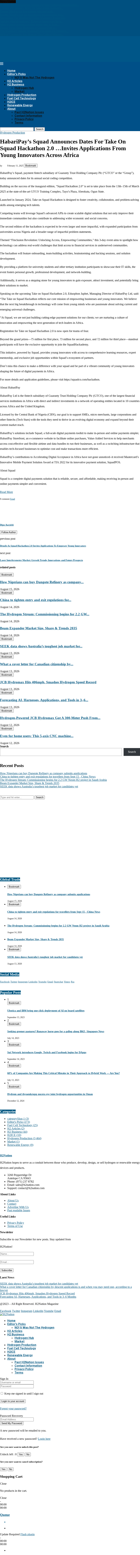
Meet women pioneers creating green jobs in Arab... (29, 24)
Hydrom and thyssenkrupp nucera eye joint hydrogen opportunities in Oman (50, 1094)
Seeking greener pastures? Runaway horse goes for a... (31, 21)
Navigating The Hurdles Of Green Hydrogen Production (32, 18)
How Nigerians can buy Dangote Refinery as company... (42, 582)
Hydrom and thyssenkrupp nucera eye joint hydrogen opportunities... (39, 4)
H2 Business (15, 84)
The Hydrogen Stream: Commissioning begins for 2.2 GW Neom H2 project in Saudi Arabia (53, 779)
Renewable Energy (20, 105)
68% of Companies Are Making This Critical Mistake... (32, 34)
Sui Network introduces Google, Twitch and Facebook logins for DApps (46, 1052)
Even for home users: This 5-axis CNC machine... (36, 736)
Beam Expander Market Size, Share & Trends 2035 (38, 628)
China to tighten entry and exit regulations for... (35, 600)
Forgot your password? (13, 1408)
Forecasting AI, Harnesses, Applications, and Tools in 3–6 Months (38, 1296)
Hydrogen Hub (24, 88)
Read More (6, 492)
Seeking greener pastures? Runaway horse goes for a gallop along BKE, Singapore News (55, 1031)
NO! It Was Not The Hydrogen (34, 77)
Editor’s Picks (16, 74)
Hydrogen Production (21, 95)
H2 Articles (14, 81)
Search (39, 129)
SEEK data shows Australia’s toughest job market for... (41, 646)
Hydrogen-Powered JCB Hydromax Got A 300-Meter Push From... (50, 718)
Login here (44, 1438)
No (27, 1454)
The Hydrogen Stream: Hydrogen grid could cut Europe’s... (34, 31)
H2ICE (11, 102)
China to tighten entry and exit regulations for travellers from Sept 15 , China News (48, 776)
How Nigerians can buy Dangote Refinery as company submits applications (43, 773)
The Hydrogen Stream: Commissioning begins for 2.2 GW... (44, 614)
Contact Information (28, 115)
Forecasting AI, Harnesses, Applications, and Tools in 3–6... (44, 700)
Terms (19, 122)
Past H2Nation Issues (29, 112)
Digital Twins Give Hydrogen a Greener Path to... (28, 27)
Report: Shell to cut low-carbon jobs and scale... (27, 11)
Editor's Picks (18, 1121)
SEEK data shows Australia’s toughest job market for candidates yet (39, 786)
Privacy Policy (24, 119)
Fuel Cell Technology (21, 98)
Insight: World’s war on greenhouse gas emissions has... (32, 14)
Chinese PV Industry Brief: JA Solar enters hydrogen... (31, 8)
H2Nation (6, 1155)
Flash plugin (27, 1534)
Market (19, 91)
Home (11, 70)
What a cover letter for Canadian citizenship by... (36, 664)
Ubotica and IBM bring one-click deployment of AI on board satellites (45, 1010)
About (11, 108)
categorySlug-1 (18, 1118)
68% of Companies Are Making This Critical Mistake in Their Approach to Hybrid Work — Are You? (63, 1073)
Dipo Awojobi (7, 524)
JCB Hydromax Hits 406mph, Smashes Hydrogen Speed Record (48, 682)
